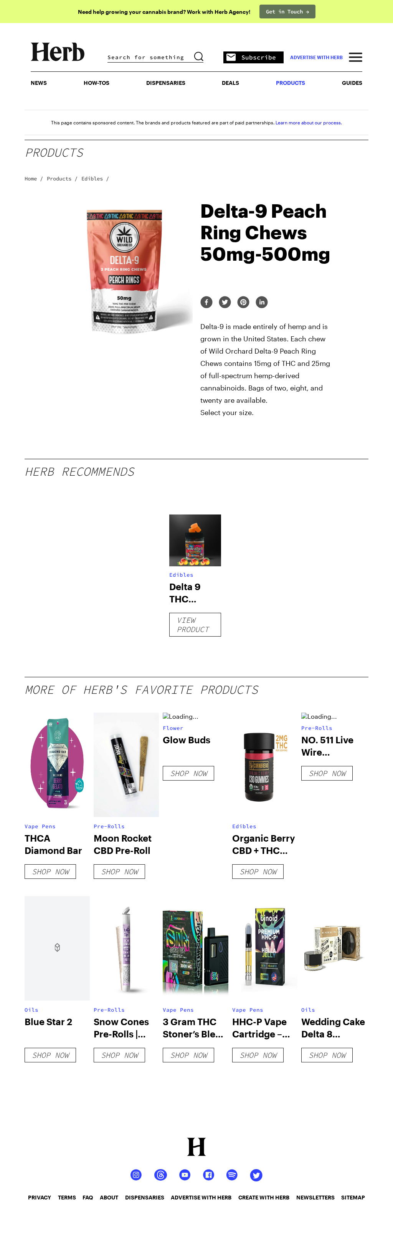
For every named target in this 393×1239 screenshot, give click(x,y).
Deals (230, 82)
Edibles (181, 574)
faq (88, 1197)
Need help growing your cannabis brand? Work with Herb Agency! (164, 11)
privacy (39, 1197)
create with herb (263, 1197)
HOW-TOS (96, 82)
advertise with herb (316, 57)
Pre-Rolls (109, 826)
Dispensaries (165, 82)
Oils (31, 1009)
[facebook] (206, 302)
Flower (173, 728)
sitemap (353, 1197)
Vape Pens (40, 826)
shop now (50, 871)
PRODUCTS (290, 82)
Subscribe (258, 57)
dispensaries (144, 1197)
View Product (193, 624)
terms (67, 1197)
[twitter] (225, 302)
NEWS (39, 82)
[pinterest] (243, 302)
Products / (62, 178)
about (109, 1197)
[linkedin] (262, 302)
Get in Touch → (287, 11)
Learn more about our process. (309, 122)
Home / (34, 178)
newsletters (315, 1197)
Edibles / (95, 178)
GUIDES (352, 82)
